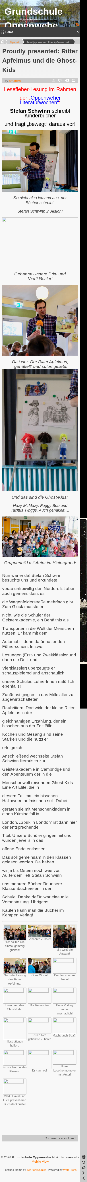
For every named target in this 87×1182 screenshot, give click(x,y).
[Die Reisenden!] (39, 991)
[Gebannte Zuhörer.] (39, 936)
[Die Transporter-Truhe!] (64, 961)
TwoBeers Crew (36, 1169)
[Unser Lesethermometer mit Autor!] (64, 1053)
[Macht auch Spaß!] (64, 1021)
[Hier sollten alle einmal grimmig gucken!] (14, 939)
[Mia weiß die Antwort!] (64, 946)
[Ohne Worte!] (39, 972)
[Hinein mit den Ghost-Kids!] (14, 991)
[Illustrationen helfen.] (14, 1021)
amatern (15, 80)
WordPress (70, 1169)
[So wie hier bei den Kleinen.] (14, 1053)
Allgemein (15, 42)
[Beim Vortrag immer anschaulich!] (64, 991)
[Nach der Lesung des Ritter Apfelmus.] (14, 972)
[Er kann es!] (39, 1053)
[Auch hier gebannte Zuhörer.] (39, 1021)
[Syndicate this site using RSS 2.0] (77, 25)
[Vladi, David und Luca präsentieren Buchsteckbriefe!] (14, 1082)
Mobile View (40, 1161)
